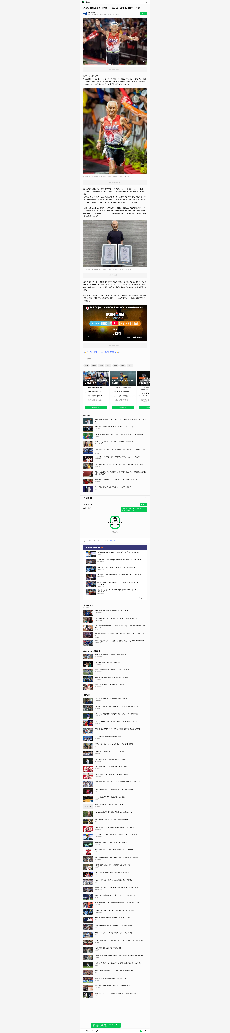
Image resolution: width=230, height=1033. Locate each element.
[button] (86, 1031)
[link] (92, 1031)
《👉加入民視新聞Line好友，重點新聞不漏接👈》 (101, 352)
